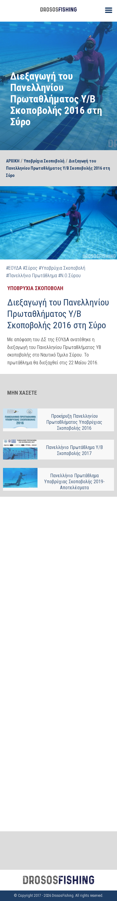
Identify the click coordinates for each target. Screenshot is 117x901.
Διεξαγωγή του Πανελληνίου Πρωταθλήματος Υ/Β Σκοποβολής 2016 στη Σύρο (58, 168)
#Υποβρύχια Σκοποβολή (62, 268)
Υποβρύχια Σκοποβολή (44, 161)
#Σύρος (30, 268)
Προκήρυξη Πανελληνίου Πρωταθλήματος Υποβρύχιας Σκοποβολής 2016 (74, 422)
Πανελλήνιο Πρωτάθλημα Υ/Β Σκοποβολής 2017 (74, 450)
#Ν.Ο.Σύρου (69, 275)
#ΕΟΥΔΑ (14, 268)
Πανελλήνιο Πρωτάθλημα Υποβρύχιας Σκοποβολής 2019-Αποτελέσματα (74, 481)
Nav (106, 10)
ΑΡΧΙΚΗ (13, 161)
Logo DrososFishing (58, 9)
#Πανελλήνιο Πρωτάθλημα (31, 275)
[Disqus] (58, 579)
